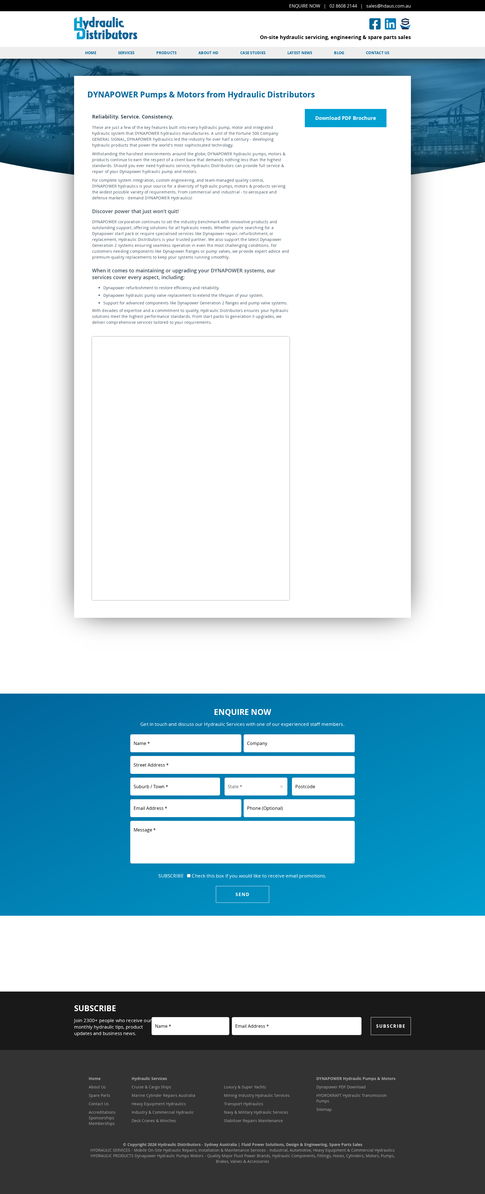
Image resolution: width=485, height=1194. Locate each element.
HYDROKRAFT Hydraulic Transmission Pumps (351, 1098)
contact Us (378, 52)
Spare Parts (99, 1095)
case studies (253, 52)
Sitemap (324, 1109)
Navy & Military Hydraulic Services (256, 1112)
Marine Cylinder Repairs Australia (163, 1095)
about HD (208, 52)
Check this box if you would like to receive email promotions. (258, 875)
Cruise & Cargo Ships (151, 1087)
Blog (339, 52)
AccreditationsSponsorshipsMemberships (102, 1117)
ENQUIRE (304, 6)
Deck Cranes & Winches (154, 1120)
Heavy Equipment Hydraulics (159, 1103)
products (166, 52)
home (90, 52)
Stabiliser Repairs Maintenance (253, 1120)
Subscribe (391, 1026)
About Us (97, 1087)
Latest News (299, 52)
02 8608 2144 (343, 6)
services (126, 52)
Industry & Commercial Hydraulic (163, 1112)
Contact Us (99, 1103)
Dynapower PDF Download (341, 1087)
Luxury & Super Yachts (245, 1087)
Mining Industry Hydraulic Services (257, 1095)
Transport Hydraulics (243, 1103)
